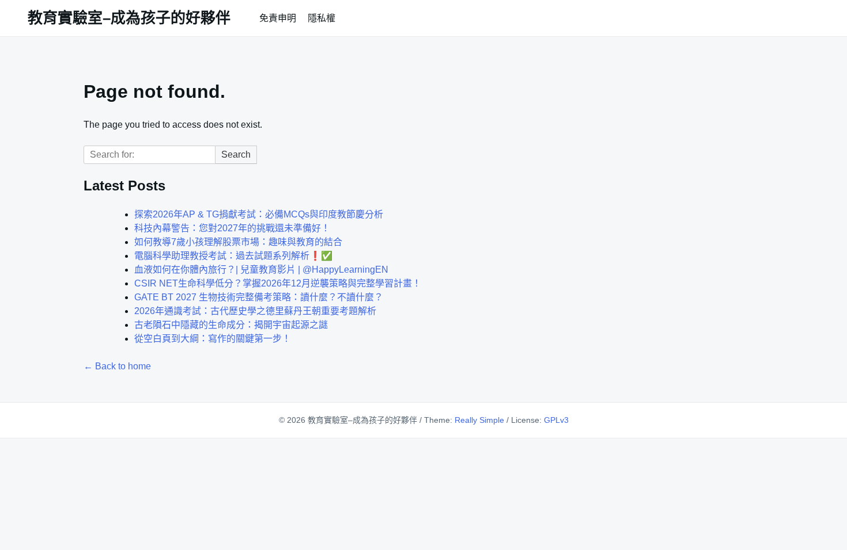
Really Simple (479, 420)
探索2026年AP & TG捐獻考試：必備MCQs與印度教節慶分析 (258, 214)
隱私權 (321, 18)
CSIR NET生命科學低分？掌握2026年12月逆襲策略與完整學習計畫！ (277, 283)
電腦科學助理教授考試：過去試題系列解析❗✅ (233, 256)
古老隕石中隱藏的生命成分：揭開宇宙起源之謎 (231, 325)
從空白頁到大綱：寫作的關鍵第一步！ (212, 338)
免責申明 (277, 18)
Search (236, 154)
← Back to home (117, 366)
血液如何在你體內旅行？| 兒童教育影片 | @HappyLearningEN (261, 269)
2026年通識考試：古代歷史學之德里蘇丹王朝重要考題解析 (255, 311)
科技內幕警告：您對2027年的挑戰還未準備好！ (232, 228)
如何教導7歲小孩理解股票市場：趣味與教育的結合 (238, 242)
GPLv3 (556, 420)
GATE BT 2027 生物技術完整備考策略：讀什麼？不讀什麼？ (258, 297)
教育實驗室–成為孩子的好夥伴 (129, 17)
